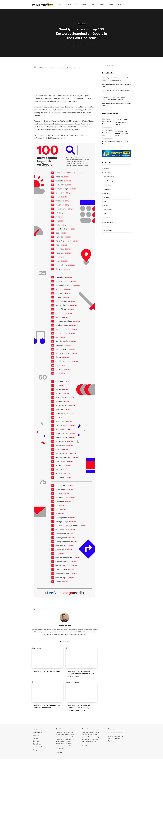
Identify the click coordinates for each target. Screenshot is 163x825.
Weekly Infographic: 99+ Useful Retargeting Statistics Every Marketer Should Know (79, 707)
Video (105, 226)
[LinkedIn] (23, 82)
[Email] (23, 87)
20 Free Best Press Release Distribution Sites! (121, 133)
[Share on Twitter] (23, 74)
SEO (105, 214)
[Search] (134, 4)
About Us (36, 738)
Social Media (107, 218)
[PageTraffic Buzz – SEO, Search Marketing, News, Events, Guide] (43, 4)
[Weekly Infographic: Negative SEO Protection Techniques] (47, 691)
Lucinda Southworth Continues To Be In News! (115, 143)
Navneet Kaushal (74, 43)
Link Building (107, 193)
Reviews (106, 205)
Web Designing (108, 230)
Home (35, 729)
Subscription (37, 744)
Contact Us (36, 741)
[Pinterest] (23, 78)
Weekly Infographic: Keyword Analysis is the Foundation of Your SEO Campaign (80, 673)
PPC (105, 201)
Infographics (81, 24)
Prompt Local (37, 750)
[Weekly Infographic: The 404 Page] (47, 657)
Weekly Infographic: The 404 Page (47, 671)
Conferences (107, 172)
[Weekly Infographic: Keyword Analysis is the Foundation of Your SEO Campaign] (81, 657)
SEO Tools (36, 735)
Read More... (59, 753)
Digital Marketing (108, 181)
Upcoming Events (108, 222)
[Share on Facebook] (23, 69)
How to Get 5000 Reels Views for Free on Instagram (122, 122)
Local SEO (106, 197)
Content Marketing (109, 176)
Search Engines (108, 209)
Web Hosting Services (39, 747)
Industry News (107, 185)
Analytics (106, 168)
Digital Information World (55, 138)
